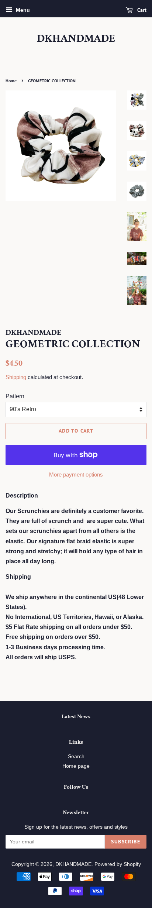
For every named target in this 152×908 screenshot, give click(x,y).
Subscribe (125, 841)
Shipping (16, 377)
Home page (76, 766)
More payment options (76, 474)
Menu (22, 10)
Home (11, 80)
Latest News (76, 716)
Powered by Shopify (117, 864)
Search (76, 756)
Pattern (15, 396)
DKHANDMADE (76, 38)
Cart (141, 10)
